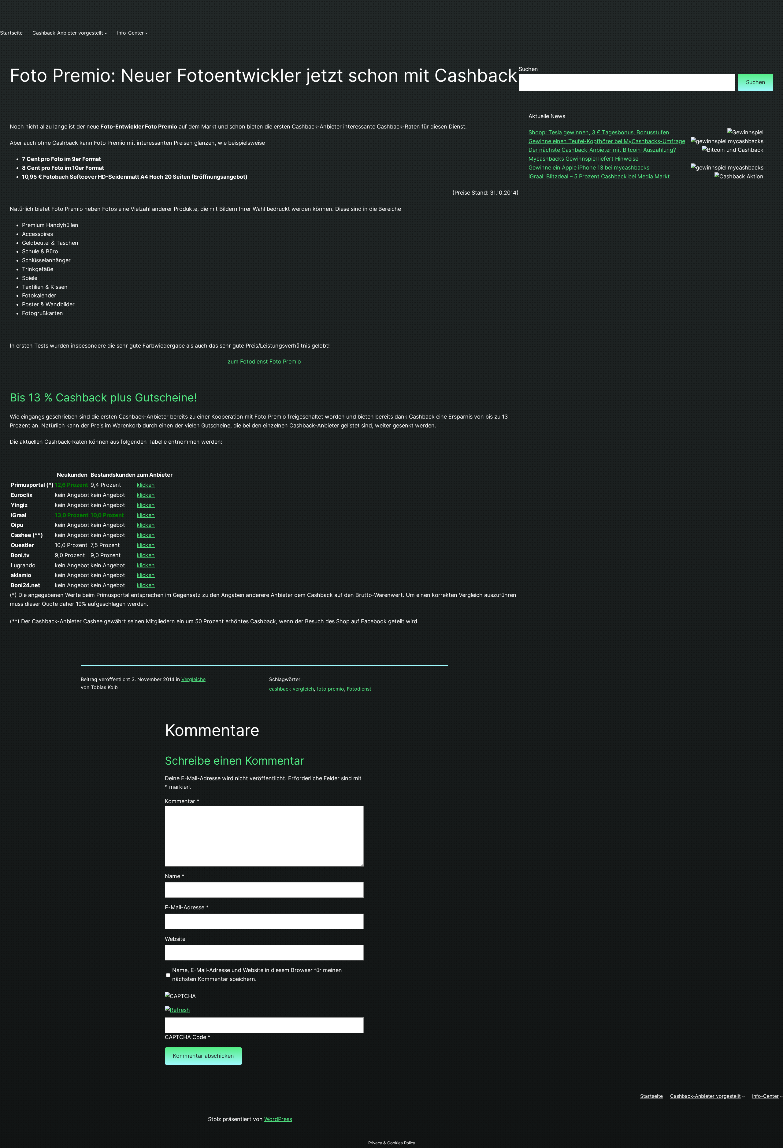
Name (174, 876)
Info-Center (130, 33)
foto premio (330, 689)
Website (175, 939)
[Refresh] (177, 1010)
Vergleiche (193, 679)
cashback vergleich (291, 689)
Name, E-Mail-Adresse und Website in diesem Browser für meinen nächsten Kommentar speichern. (257, 974)
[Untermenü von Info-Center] (146, 33)
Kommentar (182, 801)
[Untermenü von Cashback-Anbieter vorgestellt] (105, 33)
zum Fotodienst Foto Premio (264, 361)
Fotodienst (359, 689)
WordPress (278, 1119)
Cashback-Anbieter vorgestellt (67, 33)
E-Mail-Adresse (187, 907)
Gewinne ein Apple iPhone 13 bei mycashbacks (589, 167)
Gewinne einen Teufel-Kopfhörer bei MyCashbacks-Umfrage (607, 141)
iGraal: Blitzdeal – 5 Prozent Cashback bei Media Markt (599, 176)
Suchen (528, 69)
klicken (146, 485)
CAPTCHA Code (185, 1037)
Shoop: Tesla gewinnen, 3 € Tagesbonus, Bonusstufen (599, 132)
